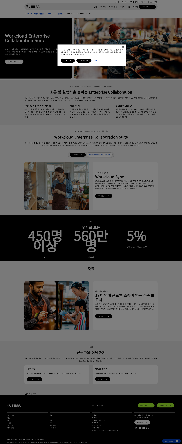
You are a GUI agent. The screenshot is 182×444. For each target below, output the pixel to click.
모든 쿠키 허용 (83, 61)
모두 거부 (68, 61)
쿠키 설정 (94, 61)
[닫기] (123, 47)
